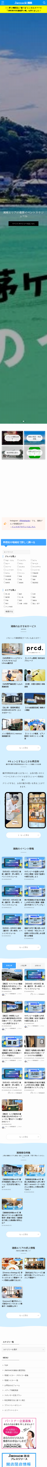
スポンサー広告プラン (13, 1395)
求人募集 (8, 579)
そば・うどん (10, 560)
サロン (21, 563)
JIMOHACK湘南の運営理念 (14, 1370)
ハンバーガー (10, 570)
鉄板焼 (21, 582)
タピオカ (22, 567)
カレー (8, 563)
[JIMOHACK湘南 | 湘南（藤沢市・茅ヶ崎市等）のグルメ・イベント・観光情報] (23, 2)
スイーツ (8, 567)
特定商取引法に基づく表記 (14, 1400)
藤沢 (20, 594)
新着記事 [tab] (9, 965)
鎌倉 (34, 597)
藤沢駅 (8, 597)
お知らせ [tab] (38, 965)
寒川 (7, 603)
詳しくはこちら (23, 223)
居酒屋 (35, 576)
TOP (6, 1365)
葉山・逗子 (36, 603)
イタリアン (22, 560)
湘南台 (35, 600)
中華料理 (8, 576)
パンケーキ (36, 570)
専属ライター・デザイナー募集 (16, 1375)
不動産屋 (35, 573)
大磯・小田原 (23, 603)
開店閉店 (35, 582)
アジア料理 (9, 607)
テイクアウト (37, 567)
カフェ (35, 560)
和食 (20, 576)
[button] (21, 421)
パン (20, 570)
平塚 (7, 600)
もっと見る (23, 748)
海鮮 (34, 579)
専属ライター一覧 (11, 1380)
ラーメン (22, 573)
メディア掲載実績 (11, 1390)
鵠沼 (20, 600)
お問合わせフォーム (12, 1385)
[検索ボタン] (44, 2)
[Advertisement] (23, 490)
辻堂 (34, 594)
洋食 (20, 579)
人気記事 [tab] (23, 965)
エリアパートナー (11, 1410)
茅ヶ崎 (8, 594)
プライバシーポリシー (13, 1405)
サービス (35, 563)
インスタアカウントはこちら (23, 527)
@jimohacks (25, 521)
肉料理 (8, 582)
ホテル (8, 573)
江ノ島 (21, 597)
